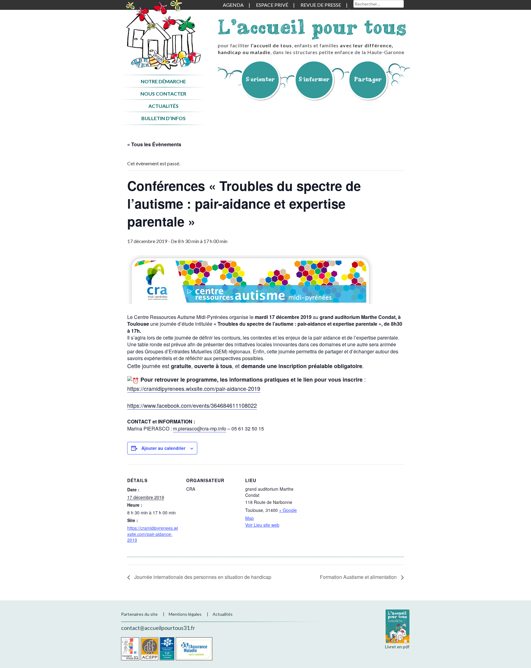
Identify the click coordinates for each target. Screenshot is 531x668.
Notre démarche (163, 81)
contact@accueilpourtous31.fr (158, 627)
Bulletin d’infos (163, 118)
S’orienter (260, 79)
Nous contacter (163, 93)
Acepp (149, 648)
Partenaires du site (139, 614)
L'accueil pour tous (312, 27)
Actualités (163, 106)
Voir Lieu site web (262, 525)
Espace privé (272, 5)
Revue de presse (321, 5)
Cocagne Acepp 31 (130, 648)
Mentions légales (185, 614)
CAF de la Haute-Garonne (167, 648)
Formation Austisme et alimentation (359, 576)
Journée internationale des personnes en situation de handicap (202, 576)
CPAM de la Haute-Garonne (194, 648)
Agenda (233, 5)
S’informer (314, 79)
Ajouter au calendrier (163, 448)
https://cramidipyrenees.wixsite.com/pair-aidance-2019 (193, 388)
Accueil (163, 35)
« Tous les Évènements (154, 144)
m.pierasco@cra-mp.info (199, 428)
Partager (368, 79)
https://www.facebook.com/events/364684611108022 (192, 405)
